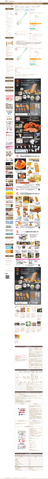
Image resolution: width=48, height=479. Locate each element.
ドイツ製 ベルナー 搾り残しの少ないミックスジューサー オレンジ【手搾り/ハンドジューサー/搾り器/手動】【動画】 (28, 314)
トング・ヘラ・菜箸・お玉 (32, 11)
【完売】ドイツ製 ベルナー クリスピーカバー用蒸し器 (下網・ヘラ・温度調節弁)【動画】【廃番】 (22, 328)
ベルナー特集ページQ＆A (9, 83)
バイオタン (7, 72)
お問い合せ (24, 3)
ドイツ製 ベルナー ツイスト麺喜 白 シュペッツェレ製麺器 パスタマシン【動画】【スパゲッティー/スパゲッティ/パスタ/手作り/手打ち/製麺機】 (22, 315)
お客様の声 (31, 3)
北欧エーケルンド (8, 24)
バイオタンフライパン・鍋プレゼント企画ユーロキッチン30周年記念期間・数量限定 (9, 70)
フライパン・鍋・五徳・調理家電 (9, 14)
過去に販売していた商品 (8, 34)
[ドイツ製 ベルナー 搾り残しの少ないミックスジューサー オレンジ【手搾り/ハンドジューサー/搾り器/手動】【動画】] (28, 311)
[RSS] (6, 273)
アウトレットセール (8, 28)
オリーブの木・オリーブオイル (9, 11)
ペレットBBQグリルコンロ (9, 27)
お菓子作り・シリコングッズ (9, 17)
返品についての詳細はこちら (33, 26)
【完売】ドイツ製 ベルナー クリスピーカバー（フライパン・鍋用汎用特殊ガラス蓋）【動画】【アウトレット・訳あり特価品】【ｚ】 (17, 329)
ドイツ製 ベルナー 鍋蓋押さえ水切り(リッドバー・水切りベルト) (17, 340)
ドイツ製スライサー (8, 73)
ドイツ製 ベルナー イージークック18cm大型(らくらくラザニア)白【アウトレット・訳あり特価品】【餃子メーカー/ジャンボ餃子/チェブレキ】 (34, 329)
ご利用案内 (16, 3)
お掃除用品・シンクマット (9, 21)
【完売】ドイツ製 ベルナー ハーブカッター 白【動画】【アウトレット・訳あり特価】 (39, 328)
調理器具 (28, 11)
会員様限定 (7, 10)
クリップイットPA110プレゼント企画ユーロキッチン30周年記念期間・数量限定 (9, 67)
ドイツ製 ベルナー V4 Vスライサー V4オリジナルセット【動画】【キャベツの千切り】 (34, 314)
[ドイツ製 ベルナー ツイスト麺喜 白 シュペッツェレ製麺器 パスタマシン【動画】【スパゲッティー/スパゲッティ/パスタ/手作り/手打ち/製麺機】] (22, 311)
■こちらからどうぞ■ (10, 52)
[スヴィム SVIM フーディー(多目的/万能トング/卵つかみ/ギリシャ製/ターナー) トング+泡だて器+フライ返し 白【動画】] (17, 311)
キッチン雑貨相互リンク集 (9, 77)
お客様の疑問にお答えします (9, 82)
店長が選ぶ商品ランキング (9, 87)
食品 (6, 31)
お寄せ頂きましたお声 (9, 90)
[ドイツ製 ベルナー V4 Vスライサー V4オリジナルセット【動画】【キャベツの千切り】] (34, 311)
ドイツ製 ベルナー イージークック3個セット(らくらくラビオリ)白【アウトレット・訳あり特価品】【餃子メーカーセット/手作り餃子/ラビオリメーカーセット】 (28, 329)
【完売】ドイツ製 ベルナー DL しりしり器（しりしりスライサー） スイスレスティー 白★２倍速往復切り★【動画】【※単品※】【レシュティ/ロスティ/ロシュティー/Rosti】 (39, 315)
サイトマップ (39, 3)
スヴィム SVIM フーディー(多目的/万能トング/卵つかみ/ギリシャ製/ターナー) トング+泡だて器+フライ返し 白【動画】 (17, 314)
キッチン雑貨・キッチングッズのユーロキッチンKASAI (9, 4)
